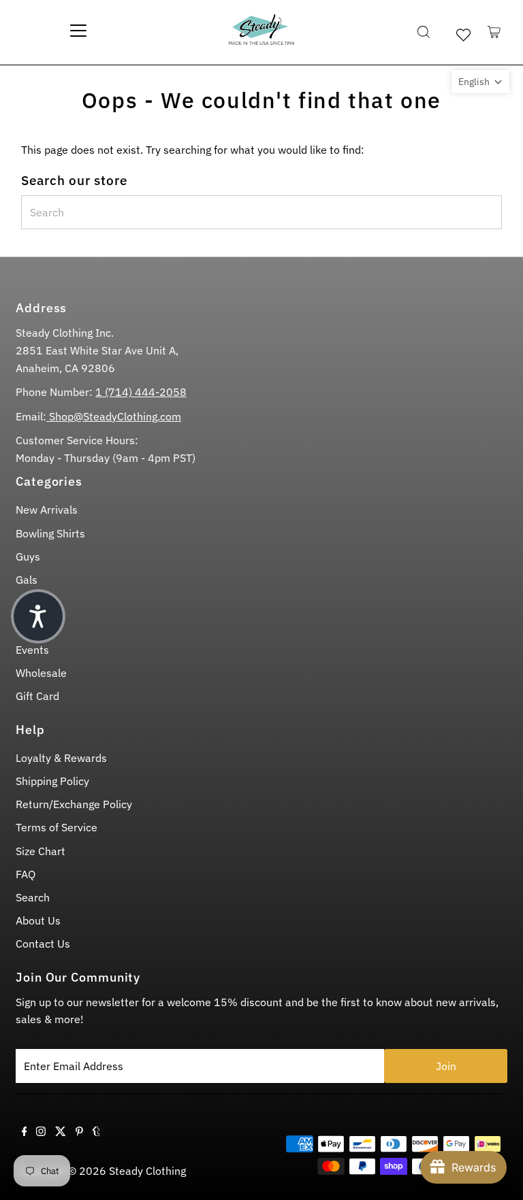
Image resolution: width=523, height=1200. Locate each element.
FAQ (25, 874)
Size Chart (40, 851)
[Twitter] (60, 1132)
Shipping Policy (52, 781)
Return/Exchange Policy (74, 804)
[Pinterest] (79, 1132)
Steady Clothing (147, 1171)
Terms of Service (56, 827)
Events (32, 649)
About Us (38, 920)
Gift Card (37, 696)
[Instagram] (41, 1132)
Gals (26, 579)
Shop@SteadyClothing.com (113, 416)
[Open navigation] (78, 32)
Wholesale (41, 673)
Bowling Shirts (50, 533)
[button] (480, 81)
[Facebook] (24, 1132)
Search (33, 897)
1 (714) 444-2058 (141, 392)
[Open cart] (494, 32)
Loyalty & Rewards (61, 758)
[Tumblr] (96, 1132)
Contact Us (43, 943)
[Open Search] (423, 32)
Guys (28, 556)
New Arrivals (47, 509)
